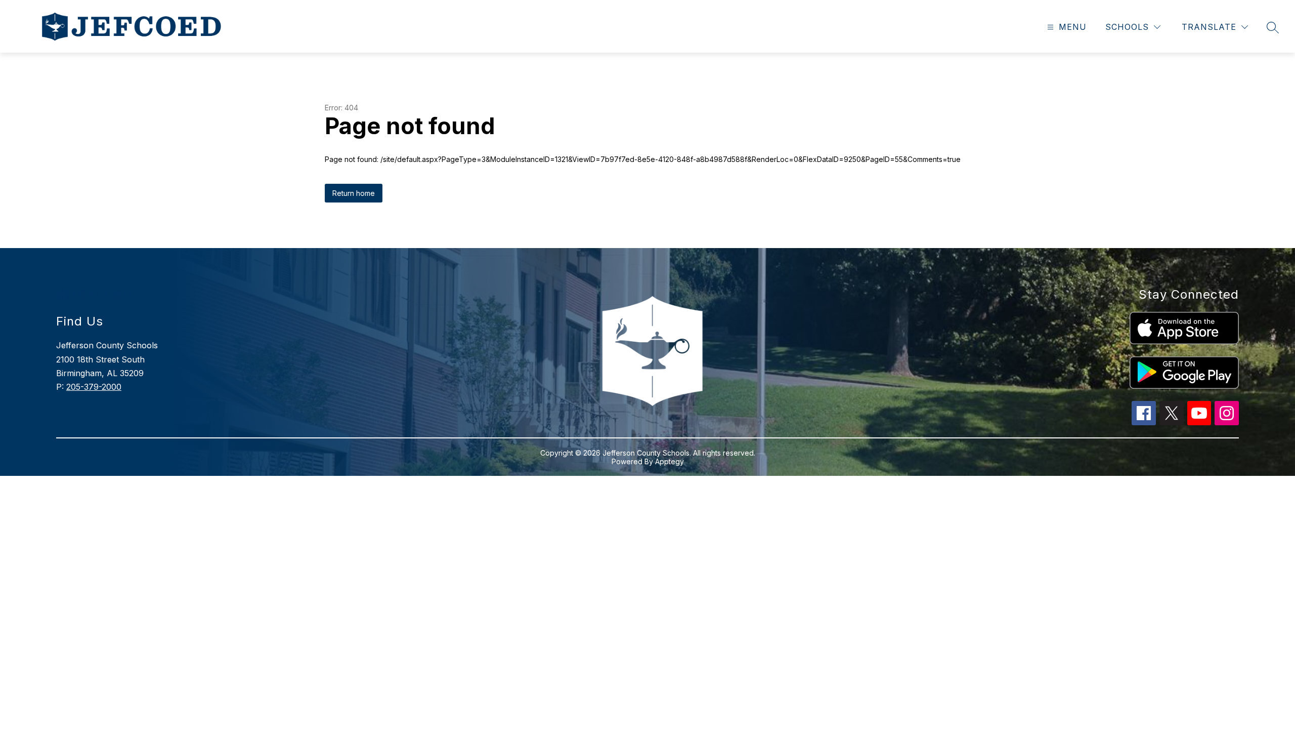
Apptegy (669, 461)
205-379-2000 (93, 387)
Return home (353, 193)
